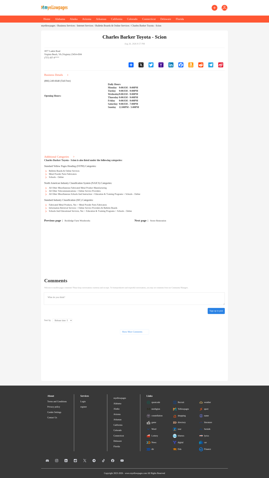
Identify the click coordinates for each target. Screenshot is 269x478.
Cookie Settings (54, 412)
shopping (182, 415)
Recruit (181, 402)
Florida (180, 19)
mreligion (155, 409)
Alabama (60, 19)
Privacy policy (53, 407)
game (153, 422)
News (153, 442)
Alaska (74, 19)
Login (83, 401)
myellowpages (48, 25)
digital (180, 442)
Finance (207, 449)
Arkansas (101, 19)
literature (208, 422)
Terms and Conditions (57, 401)
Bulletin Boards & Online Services (112, 25)
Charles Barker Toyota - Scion (146, 25)
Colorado (132, 19)
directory (182, 422)
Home (46, 19)
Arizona (86, 19)
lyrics (206, 435)
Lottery (154, 435)
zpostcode (155, 402)
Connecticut (149, 19)
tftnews (181, 435)
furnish (207, 429)
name (206, 415)
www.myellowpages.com (136, 473)
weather (207, 402)
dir (152, 449)
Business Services (66, 25)
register (83, 407)
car (205, 442)
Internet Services (85, 25)
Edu (179, 449)
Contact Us (52, 417)
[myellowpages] (54, 8)
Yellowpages (183, 409)
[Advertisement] (134, 130)
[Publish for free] (214, 7)
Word (153, 429)
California (116, 19)
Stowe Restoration (158, 221)
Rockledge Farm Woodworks (77, 221)
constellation (157, 415)
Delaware (165, 19)
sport (206, 409)
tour (179, 429)
